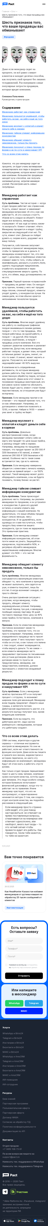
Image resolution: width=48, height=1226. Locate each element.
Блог (14, 11)
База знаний (9, 1099)
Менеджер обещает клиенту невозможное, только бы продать (19, 141)
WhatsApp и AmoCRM (14, 1056)
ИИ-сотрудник (10, 1084)
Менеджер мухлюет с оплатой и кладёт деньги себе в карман (23, 127)
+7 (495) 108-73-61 (12, 1149)
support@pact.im (11, 1157)
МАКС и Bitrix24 (11, 1052)
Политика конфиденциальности (19, 1126)
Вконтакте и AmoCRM (14, 1070)
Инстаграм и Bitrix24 (13, 1042)
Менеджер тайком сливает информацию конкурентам (23, 134)
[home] (9, 4)
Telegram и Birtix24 (12, 1038)
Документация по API (14, 1131)
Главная (5, 11)
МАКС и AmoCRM (11, 1075)
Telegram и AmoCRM (13, 1061)
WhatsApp (14, 1003)
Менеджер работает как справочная (21, 112)
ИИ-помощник (10, 1079)
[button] (43, 4)
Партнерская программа (15, 1103)
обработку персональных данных (24, 967)
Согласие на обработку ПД (16, 1122)
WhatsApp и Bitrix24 (13, 1033)
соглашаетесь (32, 965)
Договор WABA (10, 1117)
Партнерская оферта (13, 1112)
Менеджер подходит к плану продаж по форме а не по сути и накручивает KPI (23, 148)
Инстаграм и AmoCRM (14, 1066)
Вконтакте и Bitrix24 (13, 1047)
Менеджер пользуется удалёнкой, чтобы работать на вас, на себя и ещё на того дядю (23, 119)
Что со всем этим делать (15, 154)
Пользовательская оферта (16, 1108)
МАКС (24, 1011)
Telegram (34, 1003)
